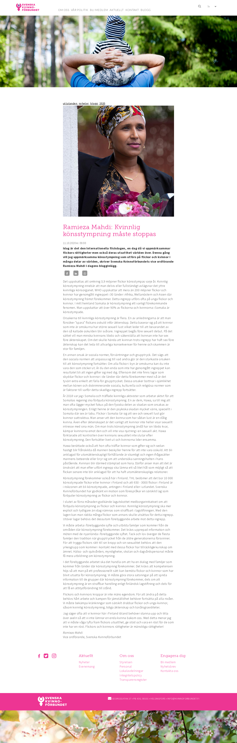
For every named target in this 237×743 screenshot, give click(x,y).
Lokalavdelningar (131, 671)
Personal (126, 666)
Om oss (127, 655)
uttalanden (70, 103)
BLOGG (146, 9)
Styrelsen (126, 662)
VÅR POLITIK (79, 9)
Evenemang (87, 666)
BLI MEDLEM (99, 9)
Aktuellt (86, 655)
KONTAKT (132, 9)
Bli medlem (168, 662)
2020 (102, 103)
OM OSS (63, 9)
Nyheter (84, 662)
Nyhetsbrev (168, 666)
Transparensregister (133, 680)
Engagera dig (173, 655)
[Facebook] (67, 273)
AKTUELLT (117, 9)
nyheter (84, 103)
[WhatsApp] (84, 273)
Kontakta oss (169, 671)
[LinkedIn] (75, 273)
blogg (94, 103)
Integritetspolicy (131, 675)
